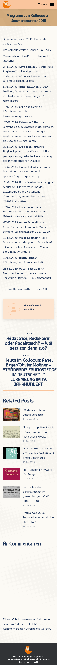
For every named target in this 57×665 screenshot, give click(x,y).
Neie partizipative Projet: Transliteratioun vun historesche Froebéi (38, 432)
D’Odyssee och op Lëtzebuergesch (34, 412)
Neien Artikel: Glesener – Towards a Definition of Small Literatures (38, 453)
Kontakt (34, 662)
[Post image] (11, 414)
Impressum (24, 662)
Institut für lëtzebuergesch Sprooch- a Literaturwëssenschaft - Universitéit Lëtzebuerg (28, 658)
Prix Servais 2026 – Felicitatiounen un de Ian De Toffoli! (38, 517)
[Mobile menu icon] (52, 4)
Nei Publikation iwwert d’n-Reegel (37, 472)
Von (19, 289)
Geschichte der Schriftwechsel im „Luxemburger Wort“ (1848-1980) (36, 494)
